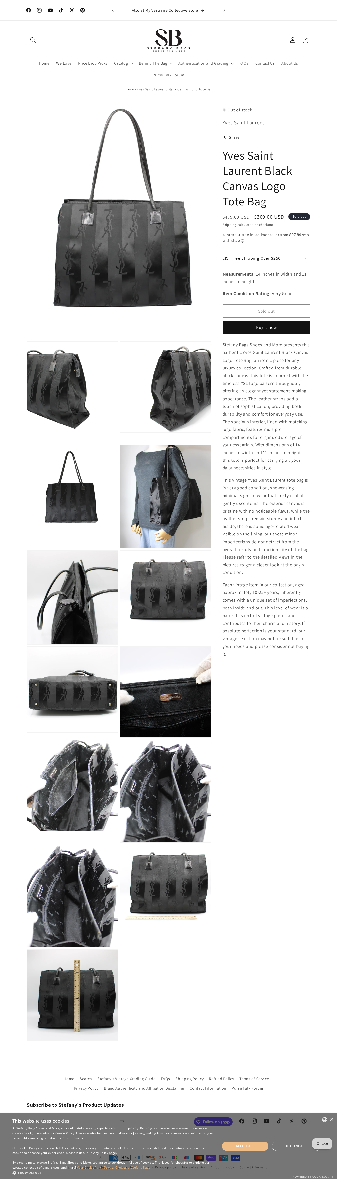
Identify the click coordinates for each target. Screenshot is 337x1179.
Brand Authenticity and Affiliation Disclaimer (144, 1088)
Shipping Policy (189, 1078)
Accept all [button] (245, 1146)
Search (86, 1078)
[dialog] (168, 1146)
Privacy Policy (86, 1088)
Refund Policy (221, 1078)
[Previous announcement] (113, 10)
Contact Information (208, 1088)
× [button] (331, 1119)
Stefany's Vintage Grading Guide (126, 1078)
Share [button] (234, 137)
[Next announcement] (224, 10)
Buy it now (266, 327)
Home (129, 89)
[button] (33, 40)
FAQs (165, 1078)
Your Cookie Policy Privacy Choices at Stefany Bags (113, 1167)
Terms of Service (254, 1078)
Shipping (229, 225)
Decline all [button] (296, 1146)
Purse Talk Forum (247, 1088)
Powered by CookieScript (313, 1176)
